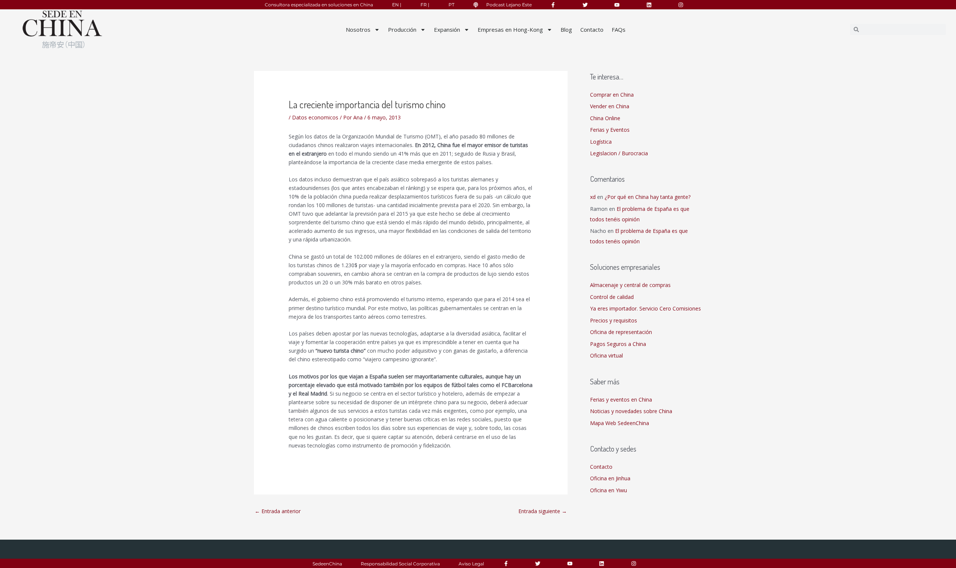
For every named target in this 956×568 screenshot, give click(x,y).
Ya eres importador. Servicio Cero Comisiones (645, 308)
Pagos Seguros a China (618, 343)
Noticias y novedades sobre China (631, 411)
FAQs (619, 29)
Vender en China (609, 106)
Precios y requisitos (613, 320)
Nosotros (358, 29)
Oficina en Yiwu (608, 490)
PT (451, 4)
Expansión (447, 29)
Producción (402, 29)
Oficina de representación (621, 332)
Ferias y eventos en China (621, 399)
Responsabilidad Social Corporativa (400, 564)
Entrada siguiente (542, 511)
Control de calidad (612, 296)
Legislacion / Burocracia (619, 153)
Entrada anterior (278, 511)
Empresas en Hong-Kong (510, 29)
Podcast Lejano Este (509, 4)
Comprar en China (612, 94)
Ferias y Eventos (610, 129)
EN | (396, 4)
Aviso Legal (471, 564)
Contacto (591, 29)
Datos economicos (315, 117)
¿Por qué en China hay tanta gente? (647, 196)
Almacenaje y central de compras (630, 284)
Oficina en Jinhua (610, 478)
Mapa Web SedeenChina (619, 423)
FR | (424, 4)
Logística (601, 141)
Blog (566, 29)
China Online (605, 118)
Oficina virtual (606, 355)
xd (593, 196)
